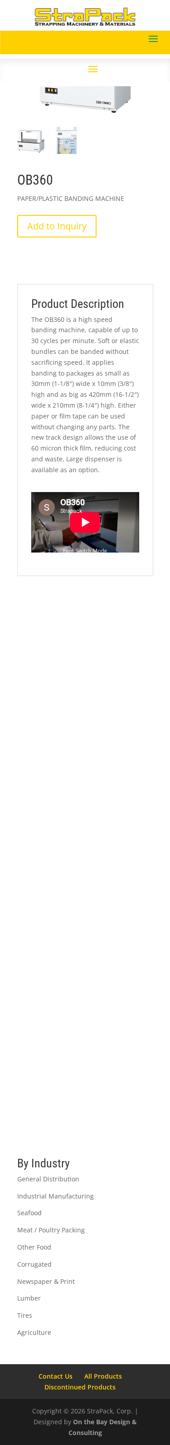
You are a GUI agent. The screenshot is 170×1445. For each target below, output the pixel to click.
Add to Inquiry (57, 226)
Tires (24, 1315)
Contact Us (56, 1376)
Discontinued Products (80, 1387)
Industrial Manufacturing (55, 1196)
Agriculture (34, 1332)
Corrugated (34, 1264)
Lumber (29, 1298)
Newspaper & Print (46, 1281)
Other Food (34, 1247)
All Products (103, 1376)
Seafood (29, 1212)
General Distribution (48, 1179)
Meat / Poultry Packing (51, 1230)
